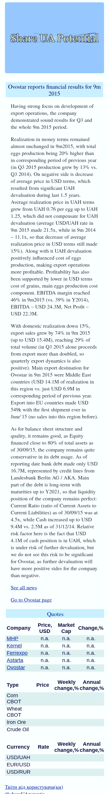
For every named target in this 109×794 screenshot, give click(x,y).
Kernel (14, 646)
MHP (12, 638)
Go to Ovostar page (31, 599)
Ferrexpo (17, 653)
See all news (24, 587)
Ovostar (16, 667)
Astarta (15, 660)
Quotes (55, 614)
